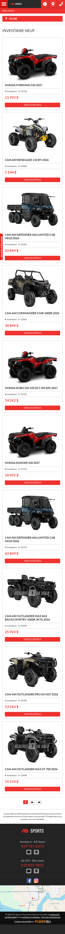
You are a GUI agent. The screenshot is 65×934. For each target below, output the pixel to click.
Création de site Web (22, 921)
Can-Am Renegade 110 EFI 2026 (27, 160)
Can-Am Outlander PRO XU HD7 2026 (31, 694)
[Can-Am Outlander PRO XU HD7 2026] (32, 669)
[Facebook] (29, 880)
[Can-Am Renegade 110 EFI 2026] (32, 135)
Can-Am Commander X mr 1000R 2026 (32, 313)
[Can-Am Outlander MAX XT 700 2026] (32, 744)
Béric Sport (8, 11)
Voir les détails (32, 105)
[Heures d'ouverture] (45, 4)
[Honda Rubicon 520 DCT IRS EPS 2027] (32, 363)
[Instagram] (36, 880)
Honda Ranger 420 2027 (22, 462)
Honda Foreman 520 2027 (23, 85)
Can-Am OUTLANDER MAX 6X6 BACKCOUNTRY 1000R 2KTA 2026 (27, 617)
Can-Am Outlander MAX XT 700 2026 (31, 769)
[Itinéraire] (53, 4)
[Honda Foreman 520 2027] (32, 60)
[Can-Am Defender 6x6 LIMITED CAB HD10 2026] (32, 210)
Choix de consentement (50, 917)
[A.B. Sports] (24, 4)
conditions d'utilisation (30, 917)
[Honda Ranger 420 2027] (32, 438)
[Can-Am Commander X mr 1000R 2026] (32, 288)
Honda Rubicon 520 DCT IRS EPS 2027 (31, 388)
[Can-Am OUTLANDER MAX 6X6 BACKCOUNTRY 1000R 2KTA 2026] (32, 591)
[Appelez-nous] (61, 4)
